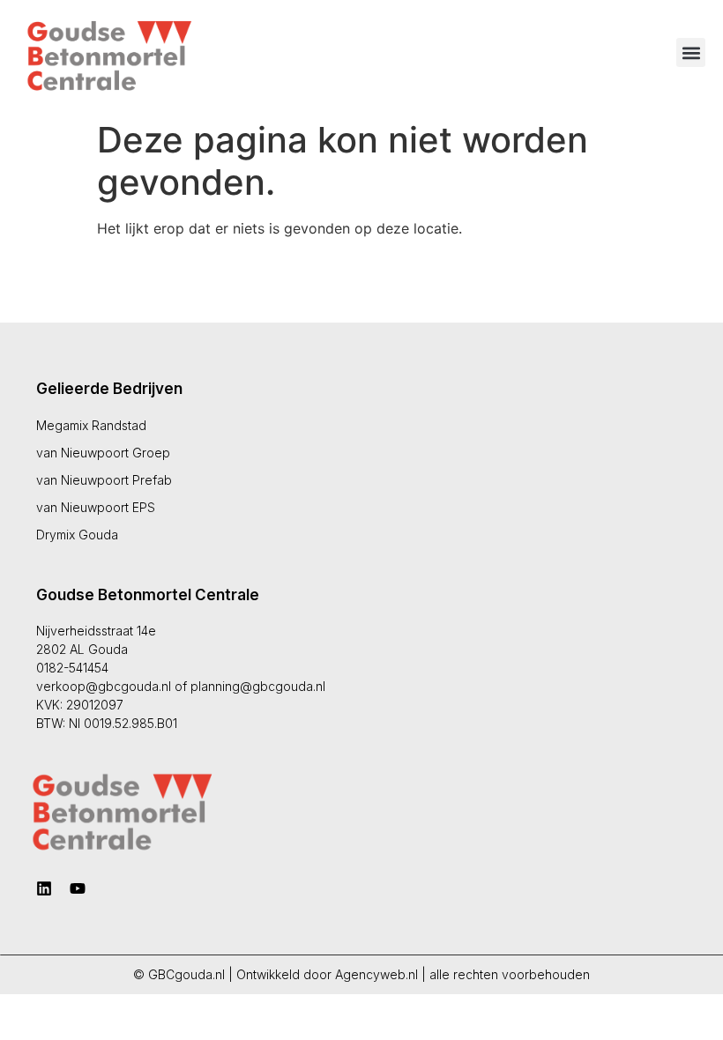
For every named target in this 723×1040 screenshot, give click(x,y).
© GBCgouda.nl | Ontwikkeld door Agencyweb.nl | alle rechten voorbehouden (361, 974)
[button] (690, 52)
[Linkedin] (44, 888)
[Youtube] (78, 888)
